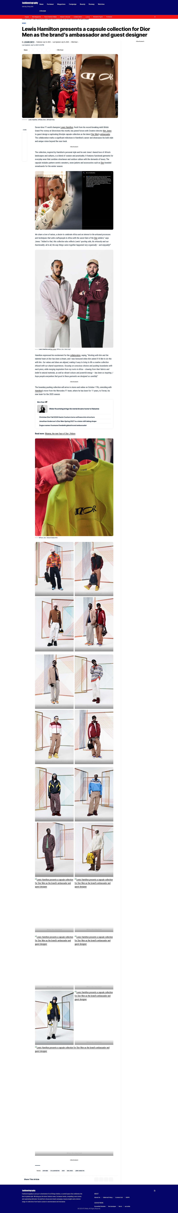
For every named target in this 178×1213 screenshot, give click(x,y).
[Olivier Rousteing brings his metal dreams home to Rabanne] (42, 409)
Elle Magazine (36, 17)
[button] (151, 7)
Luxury (87, 17)
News (24, 23)
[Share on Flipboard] (35, 50)
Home (23, 19)
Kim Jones (107, 131)
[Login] (146, 7)
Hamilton (38, 390)
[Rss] (155, 16)
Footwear (109, 17)
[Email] (40, 50)
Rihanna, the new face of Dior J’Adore (60, 433)
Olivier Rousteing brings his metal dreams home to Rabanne (74, 409)
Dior (102, 162)
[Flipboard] (153, 16)
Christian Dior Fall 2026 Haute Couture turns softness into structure (67, 417)
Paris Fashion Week (50, 17)
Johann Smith (29, 42)
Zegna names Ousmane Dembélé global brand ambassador (63, 425)
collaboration (75, 355)
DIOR (63, 1170)
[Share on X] (31, 50)
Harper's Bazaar (65, 17)
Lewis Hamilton (67, 127)
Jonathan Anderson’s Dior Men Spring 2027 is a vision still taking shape (67, 421)
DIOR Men (29, 19)
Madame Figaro (98, 17)
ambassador (105, 134)
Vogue (27, 17)
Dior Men (94, 134)
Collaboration (78, 17)
